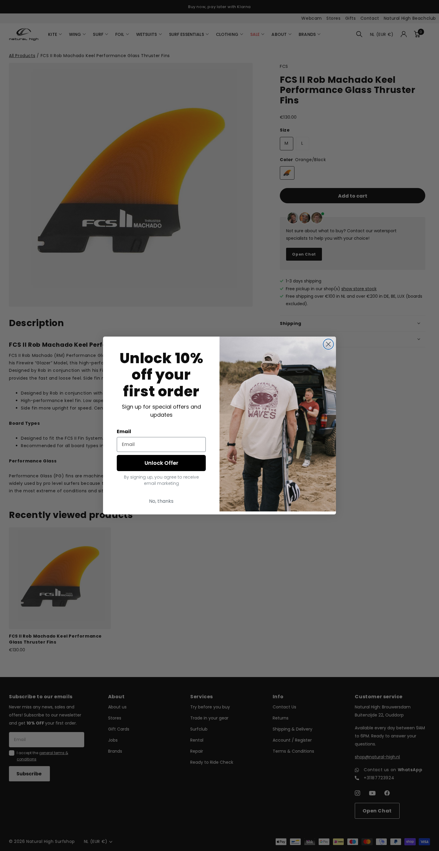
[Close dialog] (328, 344)
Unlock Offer (161, 463)
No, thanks (161, 501)
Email (124, 431)
